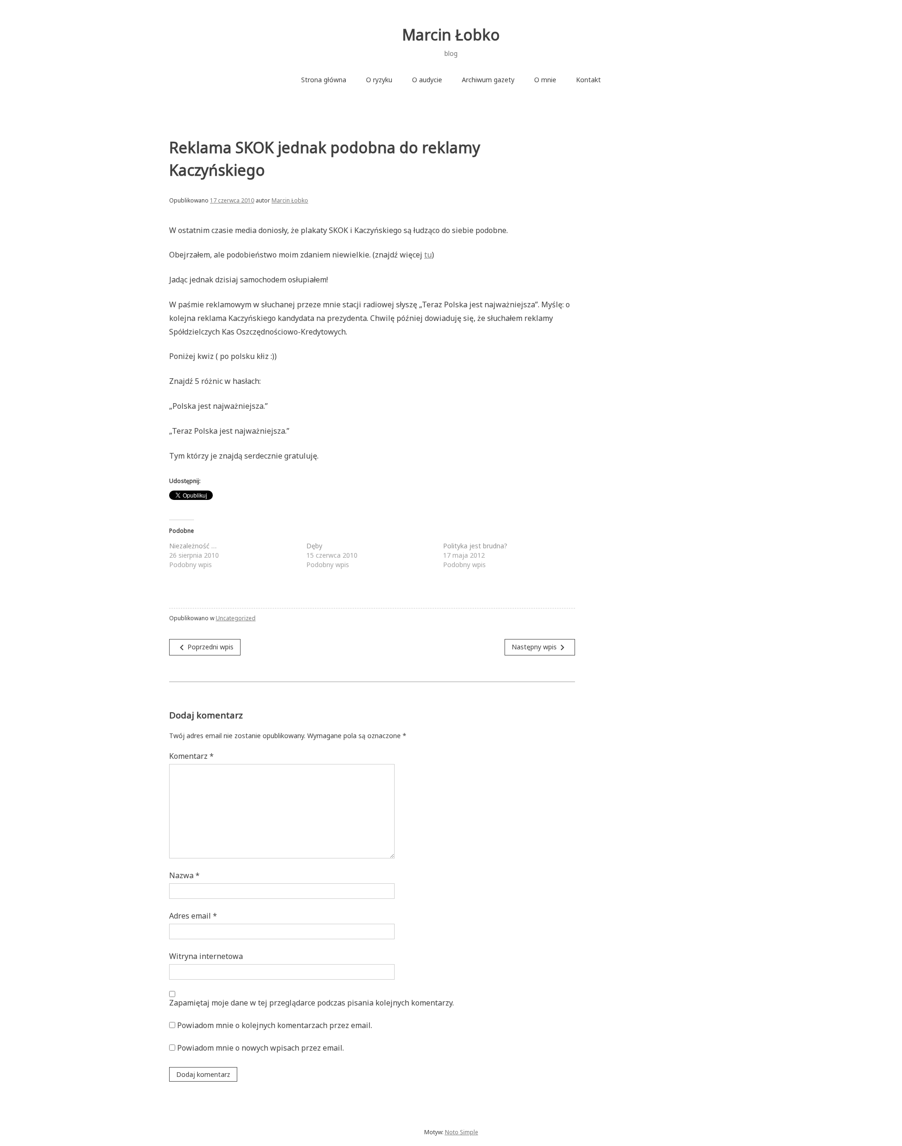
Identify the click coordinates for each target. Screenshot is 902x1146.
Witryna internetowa (206, 956)
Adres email (193, 916)
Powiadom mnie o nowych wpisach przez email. (260, 1048)
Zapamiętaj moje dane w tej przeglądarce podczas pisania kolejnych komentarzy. (311, 1003)
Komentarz (191, 756)
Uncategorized (236, 618)
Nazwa (184, 875)
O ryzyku (379, 79)
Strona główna (323, 79)
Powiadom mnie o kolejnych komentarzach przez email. (274, 1025)
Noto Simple (461, 1132)
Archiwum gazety (488, 79)
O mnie (545, 79)
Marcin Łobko (451, 34)
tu (428, 254)
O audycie (427, 79)
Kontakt (588, 79)
